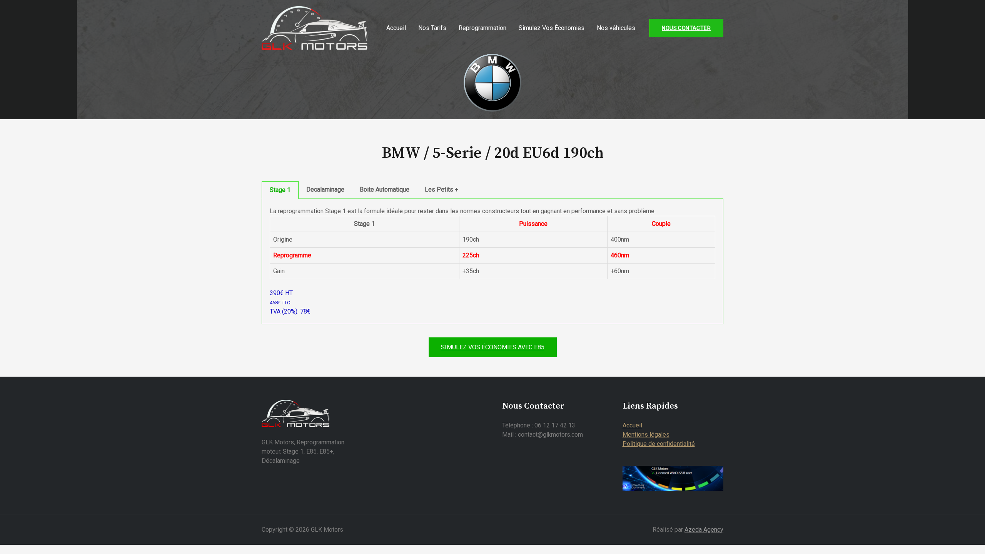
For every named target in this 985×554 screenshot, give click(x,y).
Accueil (396, 28)
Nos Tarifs (432, 28)
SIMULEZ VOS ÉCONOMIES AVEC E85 (492, 347)
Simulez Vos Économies (551, 28)
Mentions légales (646, 434)
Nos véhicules (616, 28)
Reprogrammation (482, 28)
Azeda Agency (703, 529)
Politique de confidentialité (659, 443)
